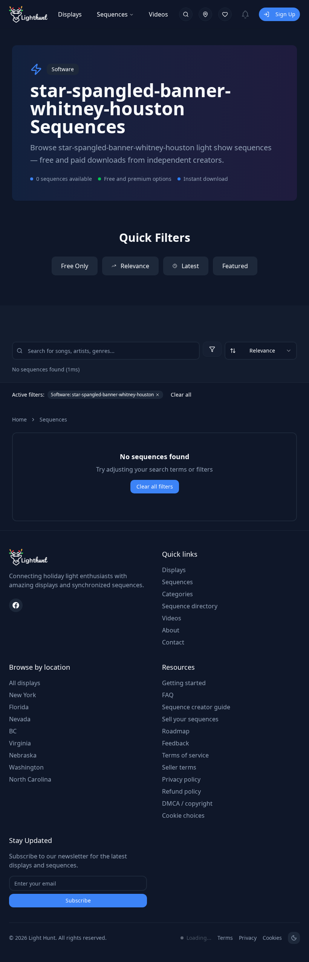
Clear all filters (154, 486)
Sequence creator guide (196, 707)
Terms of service (185, 755)
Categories (177, 594)
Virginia (20, 743)
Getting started (184, 683)
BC (13, 731)
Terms (225, 937)
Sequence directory (189, 606)
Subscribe (78, 900)
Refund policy (181, 791)
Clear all (181, 394)
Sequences (112, 14)
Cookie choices (183, 815)
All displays (24, 683)
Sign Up (285, 14)
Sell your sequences (190, 719)
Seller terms (179, 767)
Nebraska (23, 755)
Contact (173, 642)
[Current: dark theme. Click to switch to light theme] (294, 938)
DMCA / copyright (187, 803)
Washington (26, 767)
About (170, 630)
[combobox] (261, 351)
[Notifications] (245, 14)
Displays (70, 14)
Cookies (272, 937)
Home (19, 419)
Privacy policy (181, 779)
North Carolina (30, 779)
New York (22, 695)
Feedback (175, 743)
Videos (158, 14)
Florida (19, 707)
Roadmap (176, 731)
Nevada (20, 719)
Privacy (248, 937)
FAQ (168, 695)
